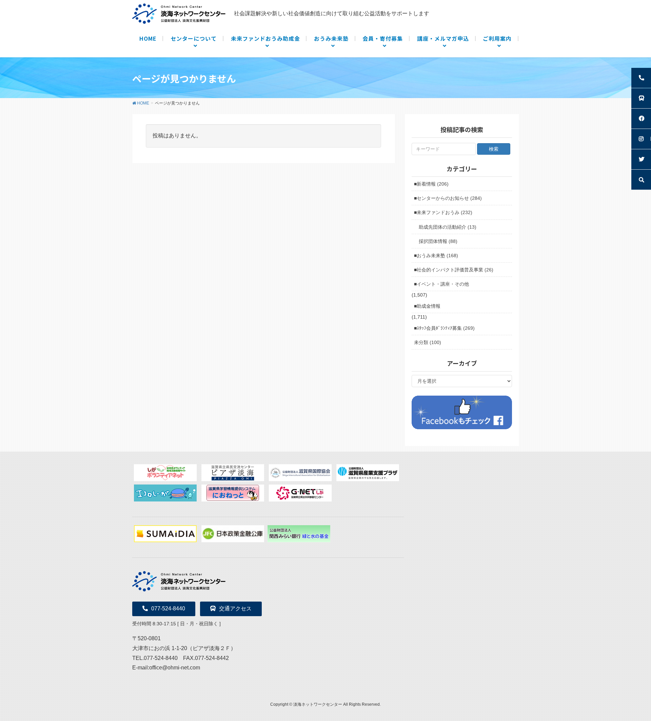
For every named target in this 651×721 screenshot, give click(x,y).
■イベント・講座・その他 (441, 284)
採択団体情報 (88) (438, 241)
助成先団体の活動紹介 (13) (447, 227)
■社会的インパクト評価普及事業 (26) (453, 269)
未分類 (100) (427, 342)
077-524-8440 (168, 608)
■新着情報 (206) (431, 184)
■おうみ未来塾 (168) (436, 255)
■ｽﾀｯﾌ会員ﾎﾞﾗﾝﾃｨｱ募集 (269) (444, 328)
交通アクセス (235, 608)
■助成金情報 (427, 306)
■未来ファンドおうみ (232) (443, 212)
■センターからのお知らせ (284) (448, 198)
